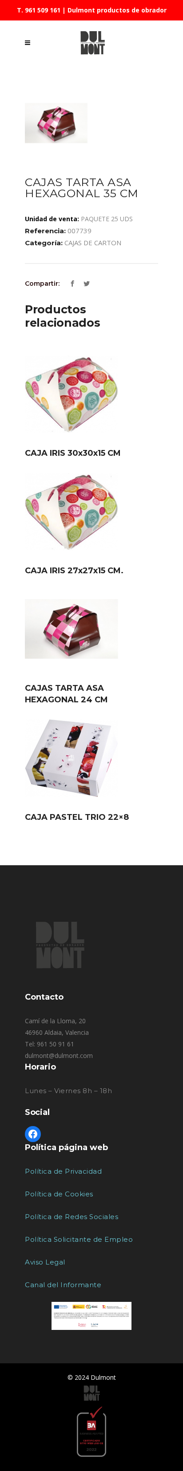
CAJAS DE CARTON (92, 242)
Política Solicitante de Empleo (79, 1239)
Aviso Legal (45, 1262)
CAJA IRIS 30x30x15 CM (73, 453)
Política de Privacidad (63, 1171)
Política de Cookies (59, 1194)
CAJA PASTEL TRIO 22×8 (77, 817)
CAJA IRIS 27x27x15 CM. (74, 570)
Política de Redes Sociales (71, 1216)
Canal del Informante (63, 1285)
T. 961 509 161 (38, 10)
